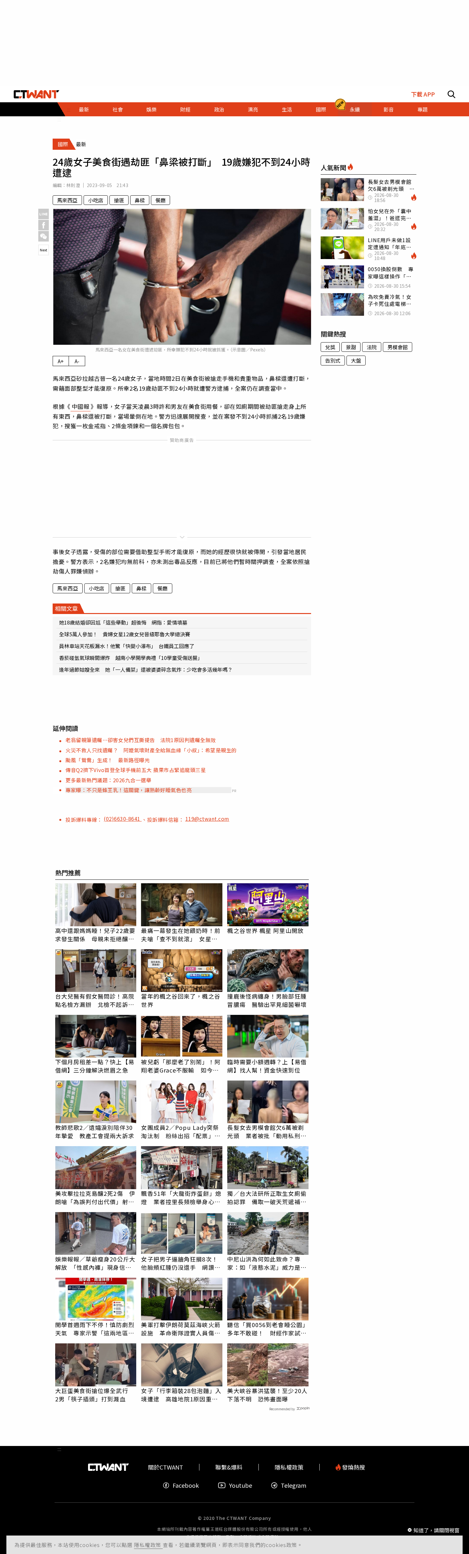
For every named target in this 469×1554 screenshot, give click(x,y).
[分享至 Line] (43, 214)
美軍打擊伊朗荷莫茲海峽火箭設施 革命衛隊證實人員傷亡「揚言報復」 (180, 1328)
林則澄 (73, 185)
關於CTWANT (165, 1467)
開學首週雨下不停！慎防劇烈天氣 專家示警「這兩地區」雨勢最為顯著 (94, 1328)
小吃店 (95, 200)
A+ (61, 361)
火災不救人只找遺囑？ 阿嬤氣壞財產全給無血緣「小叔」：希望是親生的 (151, 750)
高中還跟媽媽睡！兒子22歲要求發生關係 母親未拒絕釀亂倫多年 (95, 934)
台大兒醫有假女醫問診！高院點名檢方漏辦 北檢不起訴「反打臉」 (94, 1000)
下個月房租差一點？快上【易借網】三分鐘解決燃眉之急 (94, 1066)
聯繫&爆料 (228, 1467)
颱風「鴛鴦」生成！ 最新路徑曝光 (107, 760)
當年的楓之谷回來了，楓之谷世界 (180, 1000)
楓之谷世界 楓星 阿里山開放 (265, 930)
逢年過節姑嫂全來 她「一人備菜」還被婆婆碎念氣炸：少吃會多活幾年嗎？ (146, 669)
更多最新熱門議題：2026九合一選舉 (108, 780)
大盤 (356, 360)
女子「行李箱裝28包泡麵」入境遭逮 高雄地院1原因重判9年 (181, 1394)
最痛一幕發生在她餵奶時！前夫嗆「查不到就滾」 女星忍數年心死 (180, 934)
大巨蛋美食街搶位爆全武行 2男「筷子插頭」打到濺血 (94, 1394)
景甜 (351, 347)
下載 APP (423, 94)
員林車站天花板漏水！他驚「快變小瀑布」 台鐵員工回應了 (126, 646)
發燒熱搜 (353, 1467)
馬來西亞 (67, 200)
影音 (388, 109)
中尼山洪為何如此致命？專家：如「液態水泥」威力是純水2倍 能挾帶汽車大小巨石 (266, 1263)
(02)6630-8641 (123, 818)
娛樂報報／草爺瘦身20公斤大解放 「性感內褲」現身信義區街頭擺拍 (95, 1263)
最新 (84, 109)
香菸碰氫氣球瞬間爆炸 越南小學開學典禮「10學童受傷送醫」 (131, 657)
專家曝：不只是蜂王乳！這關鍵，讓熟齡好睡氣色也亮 (128, 790)
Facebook (186, 1485)
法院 (372, 347)
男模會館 (397, 347)
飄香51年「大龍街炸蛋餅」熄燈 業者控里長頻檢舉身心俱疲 (181, 1197)
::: (59, 119)
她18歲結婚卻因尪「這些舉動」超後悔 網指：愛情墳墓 (123, 622)
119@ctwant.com (207, 818)
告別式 (332, 360)
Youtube (240, 1485)
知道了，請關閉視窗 (436, 1530)
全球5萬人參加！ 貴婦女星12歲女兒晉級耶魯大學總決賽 (124, 634)
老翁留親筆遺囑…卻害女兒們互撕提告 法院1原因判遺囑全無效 (140, 740)
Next (43, 249)
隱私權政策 (148, 1545)
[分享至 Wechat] (43, 236)
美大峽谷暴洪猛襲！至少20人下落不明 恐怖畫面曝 (267, 1394)
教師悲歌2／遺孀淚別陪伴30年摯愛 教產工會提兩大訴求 (94, 1131)
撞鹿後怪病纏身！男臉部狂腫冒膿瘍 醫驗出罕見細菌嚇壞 (266, 1000)
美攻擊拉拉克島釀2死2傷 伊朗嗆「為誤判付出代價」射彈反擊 (95, 1197)
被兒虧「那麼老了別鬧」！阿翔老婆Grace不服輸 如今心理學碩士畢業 (180, 1066)
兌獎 (330, 347)
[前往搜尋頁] (451, 94)
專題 (422, 109)
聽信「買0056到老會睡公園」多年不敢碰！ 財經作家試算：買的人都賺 (268, 1328)
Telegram (293, 1485)
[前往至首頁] (36, 94)
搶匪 (119, 200)
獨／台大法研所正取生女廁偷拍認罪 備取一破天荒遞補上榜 (266, 1197)
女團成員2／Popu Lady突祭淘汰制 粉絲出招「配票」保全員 (180, 1131)
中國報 (81, 406)
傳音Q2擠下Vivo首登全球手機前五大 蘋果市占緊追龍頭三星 (135, 770)
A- (77, 361)
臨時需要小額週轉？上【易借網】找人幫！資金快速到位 (266, 1066)
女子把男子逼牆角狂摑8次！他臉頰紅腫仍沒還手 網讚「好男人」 (179, 1263)
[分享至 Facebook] (43, 225)
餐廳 (160, 200)
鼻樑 (140, 200)
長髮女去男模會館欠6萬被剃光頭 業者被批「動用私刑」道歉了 (266, 1131)
